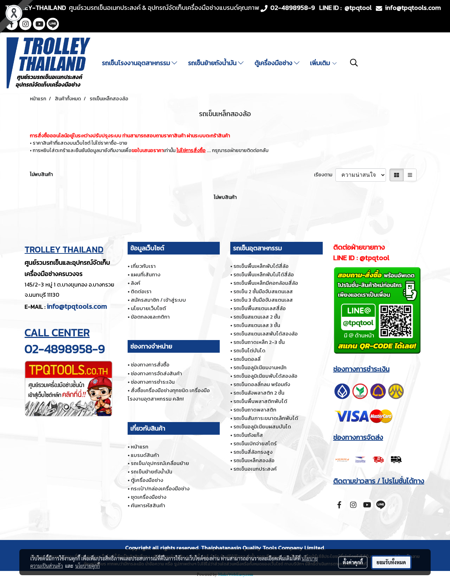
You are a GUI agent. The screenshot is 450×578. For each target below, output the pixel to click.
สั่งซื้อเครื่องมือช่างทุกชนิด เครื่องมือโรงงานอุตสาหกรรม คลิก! (169, 394)
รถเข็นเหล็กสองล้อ (254, 460)
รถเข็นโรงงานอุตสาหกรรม (137, 63)
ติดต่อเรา (141, 291)
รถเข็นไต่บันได (249, 350)
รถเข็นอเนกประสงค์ (255, 469)
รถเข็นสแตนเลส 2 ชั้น (256, 317)
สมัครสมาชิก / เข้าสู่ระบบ (158, 300)
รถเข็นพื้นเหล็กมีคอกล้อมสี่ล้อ (265, 283)
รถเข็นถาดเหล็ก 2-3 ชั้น (259, 342)
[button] (354, 62)
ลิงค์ (135, 283)
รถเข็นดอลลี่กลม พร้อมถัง (261, 384)
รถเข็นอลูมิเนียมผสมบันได (262, 426)
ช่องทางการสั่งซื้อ (150, 364)
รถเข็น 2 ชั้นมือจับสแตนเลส (263, 291)
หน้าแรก (139, 446)
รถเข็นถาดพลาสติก (254, 410)
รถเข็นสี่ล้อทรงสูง (252, 452)
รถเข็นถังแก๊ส (248, 435)
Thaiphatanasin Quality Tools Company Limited (262, 548)
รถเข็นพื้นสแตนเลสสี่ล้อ (259, 308)
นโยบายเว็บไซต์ (148, 308)
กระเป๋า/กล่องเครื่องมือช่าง (160, 488)
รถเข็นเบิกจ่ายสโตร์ (255, 443)
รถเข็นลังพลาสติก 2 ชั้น (258, 393)
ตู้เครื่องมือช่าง (274, 63)
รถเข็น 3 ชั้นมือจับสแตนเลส (263, 300)
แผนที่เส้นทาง (145, 274)
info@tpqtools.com (77, 306)
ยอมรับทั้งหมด (391, 562)
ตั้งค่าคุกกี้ (353, 562)
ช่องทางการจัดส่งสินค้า (156, 373)
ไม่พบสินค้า (41, 174)
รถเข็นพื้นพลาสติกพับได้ (260, 401)
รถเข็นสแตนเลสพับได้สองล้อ (265, 333)
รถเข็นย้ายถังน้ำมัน (213, 63)
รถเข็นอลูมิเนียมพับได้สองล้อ (265, 376)
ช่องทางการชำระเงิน (153, 382)
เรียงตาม (324, 174)
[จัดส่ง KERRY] (369, 458)
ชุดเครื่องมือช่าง (148, 497)
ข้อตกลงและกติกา (150, 317)
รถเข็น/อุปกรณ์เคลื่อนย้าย (160, 463)
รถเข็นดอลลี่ (247, 359)
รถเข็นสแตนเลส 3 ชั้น (256, 325)
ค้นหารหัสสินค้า (148, 505)
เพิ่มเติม (321, 63)
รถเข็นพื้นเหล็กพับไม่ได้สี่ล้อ (263, 274)
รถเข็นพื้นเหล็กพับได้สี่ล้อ (261, 266)
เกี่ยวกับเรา (143, 266)
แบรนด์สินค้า (145, 455)
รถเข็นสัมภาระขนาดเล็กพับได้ (265, 418)
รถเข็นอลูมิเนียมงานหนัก (260, 367)
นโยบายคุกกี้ (87, 566)
